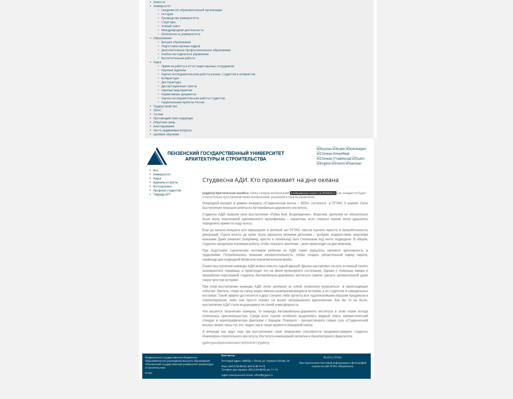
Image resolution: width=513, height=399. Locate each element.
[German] (353, 163)
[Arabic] (339, 148)
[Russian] (324, 148)
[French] (338, 163)
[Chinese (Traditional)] (334, 158)
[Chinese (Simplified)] (333, 153)
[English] (324, 163)
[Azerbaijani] (356, 148)
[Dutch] (358, 158)
